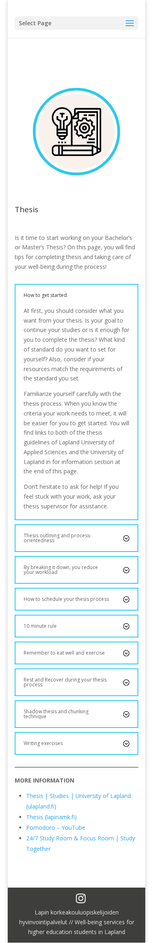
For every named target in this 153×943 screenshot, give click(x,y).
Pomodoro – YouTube (55, 827)
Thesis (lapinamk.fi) (51, 817)
